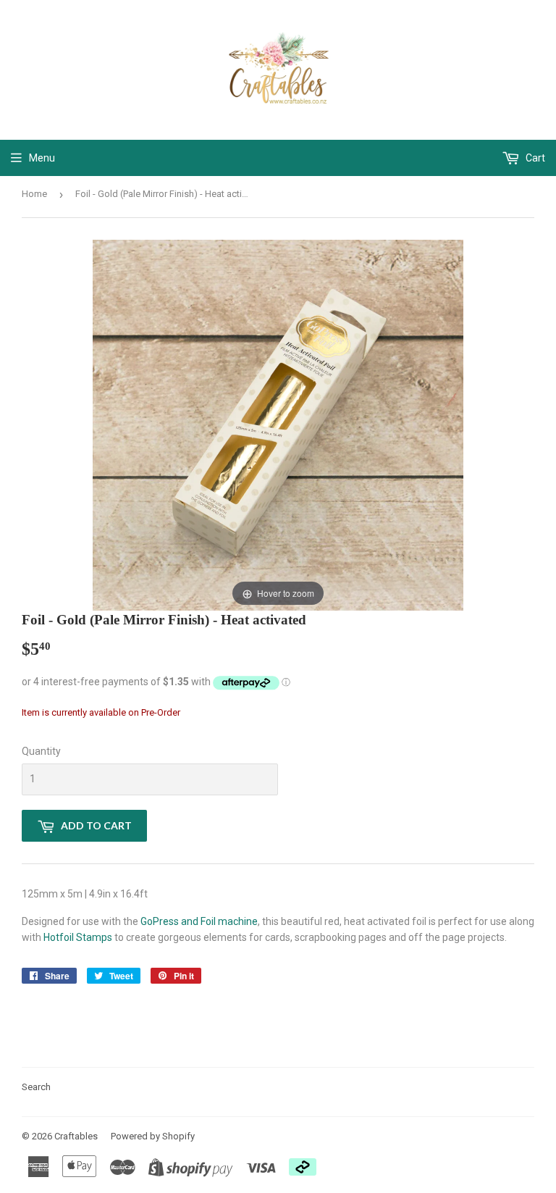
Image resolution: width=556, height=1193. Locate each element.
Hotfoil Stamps (77, 937)
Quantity (41, 751)
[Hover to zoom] (278, 424)
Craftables (76, 1136)
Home (34, 193)
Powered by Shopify (153, 1136)
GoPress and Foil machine (199, 921)
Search (36, 1086)
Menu (42, 158)
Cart (534, 158)
